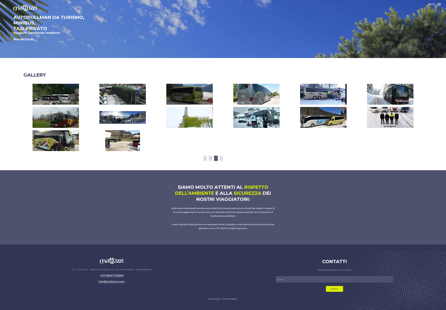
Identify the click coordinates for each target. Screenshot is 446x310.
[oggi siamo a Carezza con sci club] (256, 117)
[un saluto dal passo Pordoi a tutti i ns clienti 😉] (55, 94)
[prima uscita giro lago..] (256, 94)
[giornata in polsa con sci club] (323, 94)
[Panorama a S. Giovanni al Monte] (122, 117)
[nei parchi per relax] (55, 117)
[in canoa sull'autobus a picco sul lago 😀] (189, 94)
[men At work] (122, 94)
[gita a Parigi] (189, 117)
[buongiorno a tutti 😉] (55, 140)
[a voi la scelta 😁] (390, 117)
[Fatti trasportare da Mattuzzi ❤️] (122, 140)
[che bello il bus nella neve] (390, 94)
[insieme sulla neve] (323, 117)
